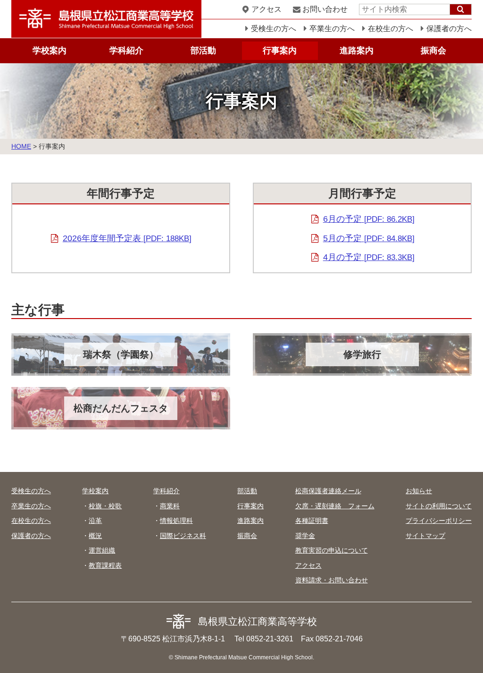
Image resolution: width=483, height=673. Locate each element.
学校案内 (50, 50)
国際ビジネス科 (183, 535)
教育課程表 (105, 565)
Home (21, 146)
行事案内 (280, 50)
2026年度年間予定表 (127, 238)
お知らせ (419, 491)
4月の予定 (369, 257)
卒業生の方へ (332, 29)
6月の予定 (369, 219)
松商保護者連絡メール (328, 491)
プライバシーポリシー (439, 520)
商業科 (170, 506)
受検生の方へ (273, 29)
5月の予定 (369, 238)
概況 (95, 535)
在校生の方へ (390, 29)
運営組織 (102, 550)
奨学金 (305, 535)
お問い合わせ (325, 9)
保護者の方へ (449, 29)
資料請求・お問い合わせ (331, 580)
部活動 (203, 50)
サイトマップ (425, 535)
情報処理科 (176, 520)
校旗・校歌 (105, 506)
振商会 (433, 50)
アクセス (266, 9)
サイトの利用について (439, 506)
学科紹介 (126, 50)
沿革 (95, 520)
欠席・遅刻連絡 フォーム (335, 506)
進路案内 (357, 50)
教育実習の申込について (331, 550)
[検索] (461, 9)
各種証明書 (311, 520)
